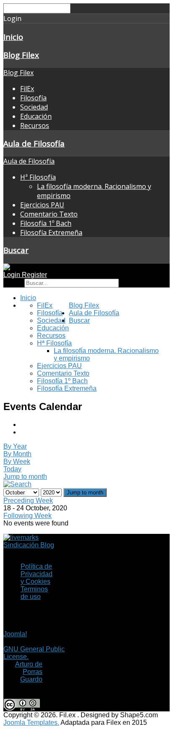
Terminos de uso (34, 592)
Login (12, 274)
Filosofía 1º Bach (45, 223)
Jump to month (25, 476)
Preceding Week (28, 500)
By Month (17, 453)
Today (12, 469)
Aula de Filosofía (34, 143)
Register (34, 274)
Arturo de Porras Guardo (28, 672)
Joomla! (15, 634)
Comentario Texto (49, 214)
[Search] (17, 484)
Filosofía (33, 97)
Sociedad (34, 107)
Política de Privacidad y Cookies (36, 574)
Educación (36, 116)
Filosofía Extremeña (51, 232)
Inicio (13, 36)
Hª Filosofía (38, 177)
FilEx (27, 88)
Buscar (16, 250)
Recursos (34, 125)
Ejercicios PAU (42, 204)
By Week (16, 461)
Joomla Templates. (31, 722)
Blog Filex (21, 55)
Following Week (27, 515)
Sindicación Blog (28, 545)
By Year (15, 446)
